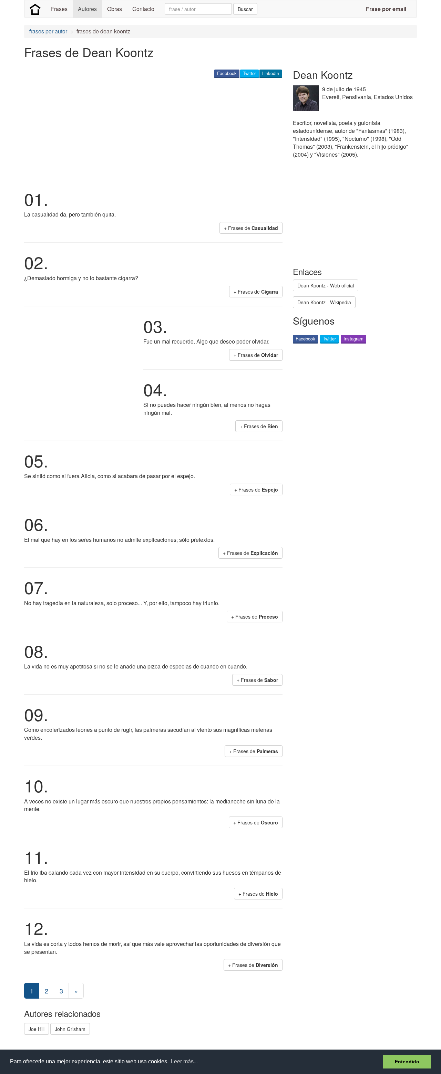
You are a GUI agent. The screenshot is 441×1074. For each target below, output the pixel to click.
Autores (87, 9)
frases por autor (48, 31)
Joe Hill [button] (36, 1028)
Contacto (143, 9)
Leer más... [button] (184, 1061)
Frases (59, 9)
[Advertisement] (149, 133)
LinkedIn (270, 73)
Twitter (249, 73)
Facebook (227, 73)
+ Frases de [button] (251, 227)
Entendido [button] (407, 1061)
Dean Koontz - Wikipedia (324, 302)
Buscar (245, 9)
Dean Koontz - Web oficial (325, 285)
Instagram (353, 338)
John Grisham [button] (70, 1028)
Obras (114, 9)
